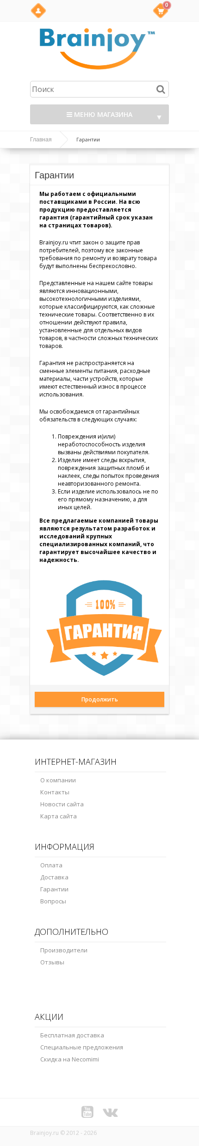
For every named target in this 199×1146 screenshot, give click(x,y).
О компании (58, 780)
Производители (63, 950)
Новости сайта (62, 804)
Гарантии (54, 889)
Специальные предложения (81, 1047)
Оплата (51, 865)
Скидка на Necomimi (69, 1059)
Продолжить (99, 699)
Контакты (54, 792)
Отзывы (52, 962)
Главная (41, 139)
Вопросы (53, 901)
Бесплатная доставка (72, 1035)
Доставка (54, 877)
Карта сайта (58, 816)
